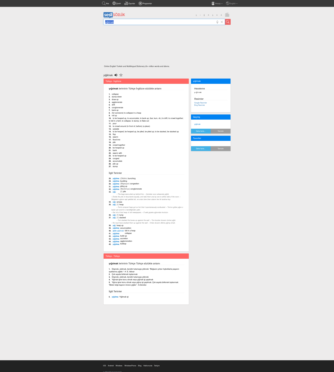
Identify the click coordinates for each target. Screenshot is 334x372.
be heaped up (118, 147)
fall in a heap (130, 230)
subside (116, 129)
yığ (114, 191)
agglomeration (126, 241)
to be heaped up (119, 155)
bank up (115, 110)
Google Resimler (200, 102)
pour (115, 123)
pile (114, 142)
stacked (122, 217)
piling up (123, 186)
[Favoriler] (120, 76)
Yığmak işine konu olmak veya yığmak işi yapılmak (132, 279)
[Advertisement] (167, 45)
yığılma (116, 178)
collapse (115, 94)
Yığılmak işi (124, 296)
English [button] (233, 3)
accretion (124, 238)
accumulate (117, 161)
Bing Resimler (199, 105)
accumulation (125, 228)
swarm (115, 136)
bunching (132, 178)
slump (115, 166)
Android (111, 365)
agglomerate (117, 102)
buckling (123, 181)
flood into (116, 139)
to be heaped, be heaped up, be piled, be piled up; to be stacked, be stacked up (146, 131)
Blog (139, 365)
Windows (119, 365)
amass (119, 201)
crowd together (119, 145)
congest (116, 158)
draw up (115, 99)
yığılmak (197, 124)
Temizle (220, 131)
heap (121, 204)
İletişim (157, 365)
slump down (117, 96)
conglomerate (117, 107)
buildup (123, 243)
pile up (115, 163)
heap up (120, 225)
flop (114, 134)
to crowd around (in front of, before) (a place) (131, 126)
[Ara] (228, 22)
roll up (114, 115)
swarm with (117, 153)
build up (123, 235)
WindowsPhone (130, 365)
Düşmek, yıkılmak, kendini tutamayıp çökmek (130, 277)
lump (121, 215)
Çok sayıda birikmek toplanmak (125, 274)
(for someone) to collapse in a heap (126, 112)
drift (113, 104)
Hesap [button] (218, 3)
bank (115, 150)
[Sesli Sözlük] (114, 17)
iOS (104, 365)
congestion (134, 183)
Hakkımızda (147, 365)
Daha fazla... (201, 131)
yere (118, 230)
